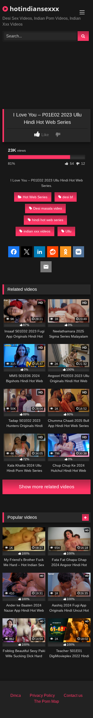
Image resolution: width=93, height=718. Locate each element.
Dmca (15, 695)
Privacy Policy (42, 695)
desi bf (67, 197)
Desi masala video (47, 208)
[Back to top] (77, 703)
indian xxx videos (37, 231)
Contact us (73, 695)
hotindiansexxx (33, 8)
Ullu (68, 231)
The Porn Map (46, 701)
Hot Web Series (35, 197)
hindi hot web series (47, 220)
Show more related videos (46, 486)
